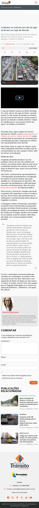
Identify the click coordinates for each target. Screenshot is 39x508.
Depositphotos (11, 83)
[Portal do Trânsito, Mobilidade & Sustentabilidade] (19, 462)
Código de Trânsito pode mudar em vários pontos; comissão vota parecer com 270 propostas (29, 439)
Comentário (5, 341)
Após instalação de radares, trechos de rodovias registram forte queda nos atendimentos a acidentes (29, 402)
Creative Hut (24, 506)
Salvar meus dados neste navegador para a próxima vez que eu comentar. (16, 376)
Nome (3, 357)
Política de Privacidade (19, 492)
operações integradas (9, 187)
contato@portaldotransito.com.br (23, 489)
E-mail (3, 365)
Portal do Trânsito (7, 7)
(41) (24, 486)
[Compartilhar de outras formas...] (34, 52)
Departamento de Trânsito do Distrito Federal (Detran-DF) (19, 135)
